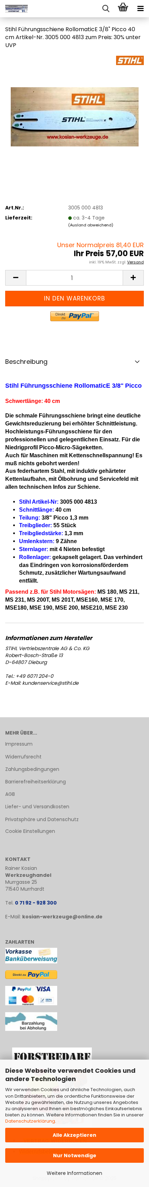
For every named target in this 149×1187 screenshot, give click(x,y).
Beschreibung (26, 361)
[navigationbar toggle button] (140, 8)
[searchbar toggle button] (105, 8)
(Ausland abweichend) (90, 225)
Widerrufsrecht (23, 756)
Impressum (19, 743)
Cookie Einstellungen (30, 831)
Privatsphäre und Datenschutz (42, 819)
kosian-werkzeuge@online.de (62, 916)
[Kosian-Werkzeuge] (14, 8)
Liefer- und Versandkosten (37, 806)
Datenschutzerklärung (30, 1121)
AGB (10, 794)
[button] (15, 278)
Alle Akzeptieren (74, 1135)
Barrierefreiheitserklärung (35, 781)
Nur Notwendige (74, 1155)
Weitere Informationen (74, 1173)
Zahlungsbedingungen (32, 769)
